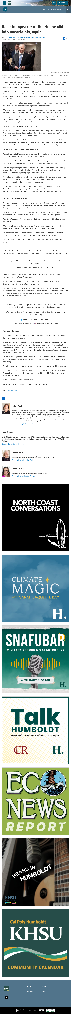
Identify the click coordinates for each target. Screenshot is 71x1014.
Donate (63, 3)
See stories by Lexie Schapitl (13, 444)
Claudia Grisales (40, 37)
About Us (29, 987)
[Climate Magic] (35, 588)
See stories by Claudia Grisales (24, 476)
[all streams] (68, 9)
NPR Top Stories (12, 390)
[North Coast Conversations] (35, 517)
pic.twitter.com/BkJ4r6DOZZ (39, 320)
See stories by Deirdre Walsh (23, 460)
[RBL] (31, 1010)
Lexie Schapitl (20, 37)
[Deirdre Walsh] (6, 455)
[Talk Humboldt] (35, 730)
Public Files (44, 987)
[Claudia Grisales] (6, 471)
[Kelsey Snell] (6, 408)
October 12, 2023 (48, 267)
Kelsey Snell (11, 37)
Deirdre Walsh (29, 37)
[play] (5, 9)
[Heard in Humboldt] (35, 872)
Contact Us (29, 991)
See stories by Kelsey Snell (22, 424)
